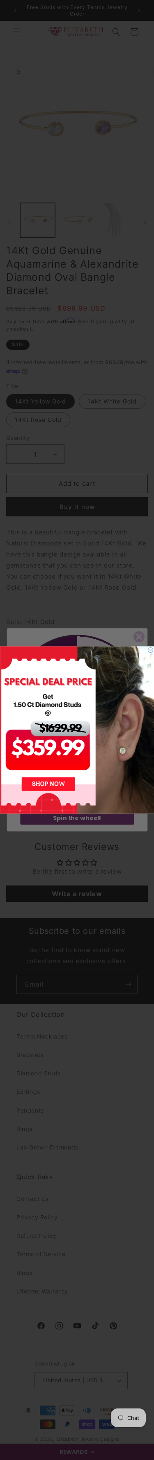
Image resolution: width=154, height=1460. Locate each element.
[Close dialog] (150, 650)
